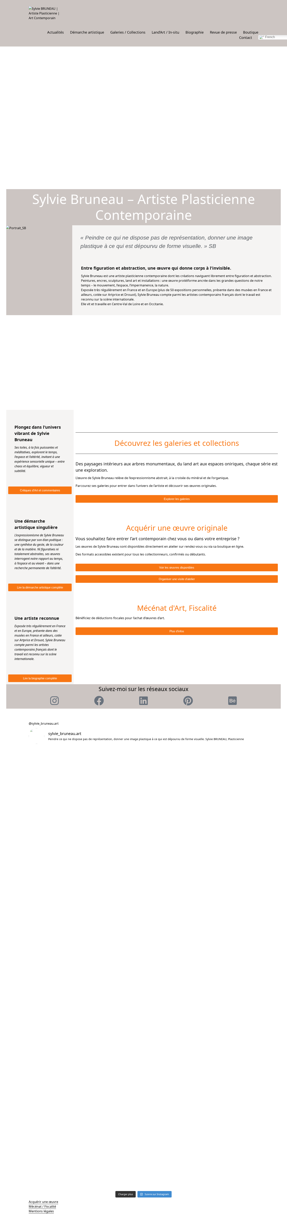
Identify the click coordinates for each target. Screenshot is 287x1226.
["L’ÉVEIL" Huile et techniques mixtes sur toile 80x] (172, 771)
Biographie (194, 32)
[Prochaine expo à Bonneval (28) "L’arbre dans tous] (115, 1037)
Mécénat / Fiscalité (42, 1206)
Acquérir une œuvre (43, 1202)
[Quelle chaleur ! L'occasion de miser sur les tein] (230, 841)
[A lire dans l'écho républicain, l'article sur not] (230, 883)
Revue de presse (223, 32)
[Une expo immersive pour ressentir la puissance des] (230, 968)
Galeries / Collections (127, 32)
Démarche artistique (87, 32)
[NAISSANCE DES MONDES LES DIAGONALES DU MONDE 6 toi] (115, 778)
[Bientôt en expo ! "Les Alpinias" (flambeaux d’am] (57, 890)
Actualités (55, 32)
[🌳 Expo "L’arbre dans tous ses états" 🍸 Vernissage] (172, 986)
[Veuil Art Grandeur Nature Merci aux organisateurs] (115, 832)
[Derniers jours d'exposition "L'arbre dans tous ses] (172, 904)
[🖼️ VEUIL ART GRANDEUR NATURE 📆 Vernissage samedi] (57, 832)
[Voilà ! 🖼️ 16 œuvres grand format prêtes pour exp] (172, 832)
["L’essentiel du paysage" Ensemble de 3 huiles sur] (230, 1033)
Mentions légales (41, 1211)
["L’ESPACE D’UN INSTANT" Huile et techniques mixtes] (57, 774)
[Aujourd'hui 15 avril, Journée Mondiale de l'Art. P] (57, 972)
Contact (245, 37)
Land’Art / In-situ (165, 32)
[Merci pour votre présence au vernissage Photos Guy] (115, 975)
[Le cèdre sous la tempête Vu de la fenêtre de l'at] (172, 1044)
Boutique (250, 32)
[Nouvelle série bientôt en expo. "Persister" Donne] (115, 916)
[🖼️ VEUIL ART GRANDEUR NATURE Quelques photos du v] (230, 769)
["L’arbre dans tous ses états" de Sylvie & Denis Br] (57, 1101)
